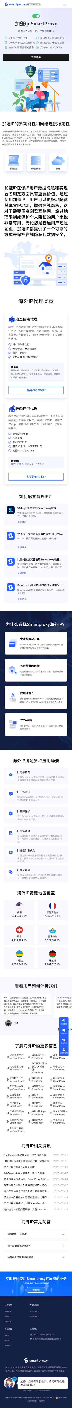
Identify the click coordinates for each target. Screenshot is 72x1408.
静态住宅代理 (35, 1316)
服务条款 (8, 1345)
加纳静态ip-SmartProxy (59, 1096)
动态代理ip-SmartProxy (59, 1057)
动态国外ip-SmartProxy (38, 1079)
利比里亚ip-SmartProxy (59, 1121)
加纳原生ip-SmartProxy (16, 1104)
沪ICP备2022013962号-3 (43, 1397)
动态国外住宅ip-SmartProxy (17, 1079)
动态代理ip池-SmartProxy (39, 1057)
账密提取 (8, 1316)
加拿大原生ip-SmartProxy (39, 1113)
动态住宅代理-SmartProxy (17, 1068)
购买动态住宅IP (36, 390)
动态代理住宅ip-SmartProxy (17, 1057)
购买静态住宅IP (36, 477)
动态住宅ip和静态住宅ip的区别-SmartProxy (39, 1068)
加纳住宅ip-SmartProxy (38, 1104)
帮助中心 (8, 1335)
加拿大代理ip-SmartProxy (17, 1121)
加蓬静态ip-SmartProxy (38, 1088)
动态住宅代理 (35, 1311)
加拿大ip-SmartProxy (59, 1104)
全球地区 (8, 1322)
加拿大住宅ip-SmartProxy (60, 1113)
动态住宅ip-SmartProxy (59, 1068)
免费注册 (36, 1290)
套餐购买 (8, 1311)
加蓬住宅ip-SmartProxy (16, 1096)
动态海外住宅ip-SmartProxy (17, 1088)
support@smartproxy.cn (43, 1334)
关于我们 (8, 1340)
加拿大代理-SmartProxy (38, 1121)
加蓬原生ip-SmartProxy (59, 1088)
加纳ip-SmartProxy (37, 1096)
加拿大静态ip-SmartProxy (17, 1113)
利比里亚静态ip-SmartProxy (17, 1130)
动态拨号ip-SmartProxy (59, 1079)
